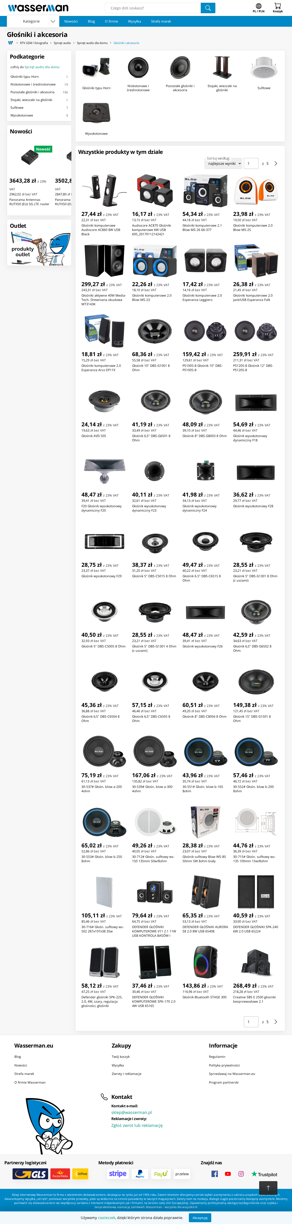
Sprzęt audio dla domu (92, 43)
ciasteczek (106, 1217)
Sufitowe (16, 107)
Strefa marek (161, 21)
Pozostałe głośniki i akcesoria (32, 92)
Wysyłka (134, 21)
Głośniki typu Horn (24, 76)
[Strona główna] (10, 43)
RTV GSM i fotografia (34, 43)
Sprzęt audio (62, 43)
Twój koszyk (121, 1056)
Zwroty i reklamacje (126, 1073)
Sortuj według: (218, 158)
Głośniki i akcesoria (126, 43)
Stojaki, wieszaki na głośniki (31, 100)
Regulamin (217, 1056)
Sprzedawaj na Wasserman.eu (232, 1073)
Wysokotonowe (21, 115)
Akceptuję (200, 1218)
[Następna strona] (275, 163)
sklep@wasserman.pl (131, 1112)
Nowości (71, 21)
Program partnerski (224, 1082)
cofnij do (35, 67)
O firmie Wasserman (30, 1082)
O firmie (111, 21)
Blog (91, 21)
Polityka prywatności (224, 1065)
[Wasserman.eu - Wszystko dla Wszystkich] (38, 8)
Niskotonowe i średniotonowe (33, 84)
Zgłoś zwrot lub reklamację (137, 1125)
